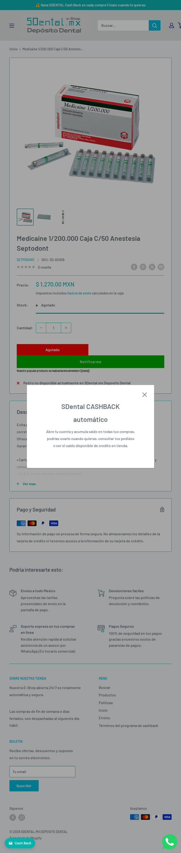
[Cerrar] (144, 394)
